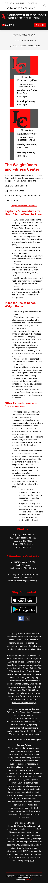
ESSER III (32, 3)
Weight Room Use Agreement (24, 206)
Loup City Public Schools (24, 35)
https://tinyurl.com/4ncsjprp (24, 702)
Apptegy (29, 880)
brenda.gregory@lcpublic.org (21, 693)
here (32, 860)
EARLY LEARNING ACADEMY (21, 8)
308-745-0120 (26, 544)
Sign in (40, 25)
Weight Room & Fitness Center (26, 46)
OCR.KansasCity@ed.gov (23, 718)
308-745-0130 (25, 547)
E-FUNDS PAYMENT (14, 3)
